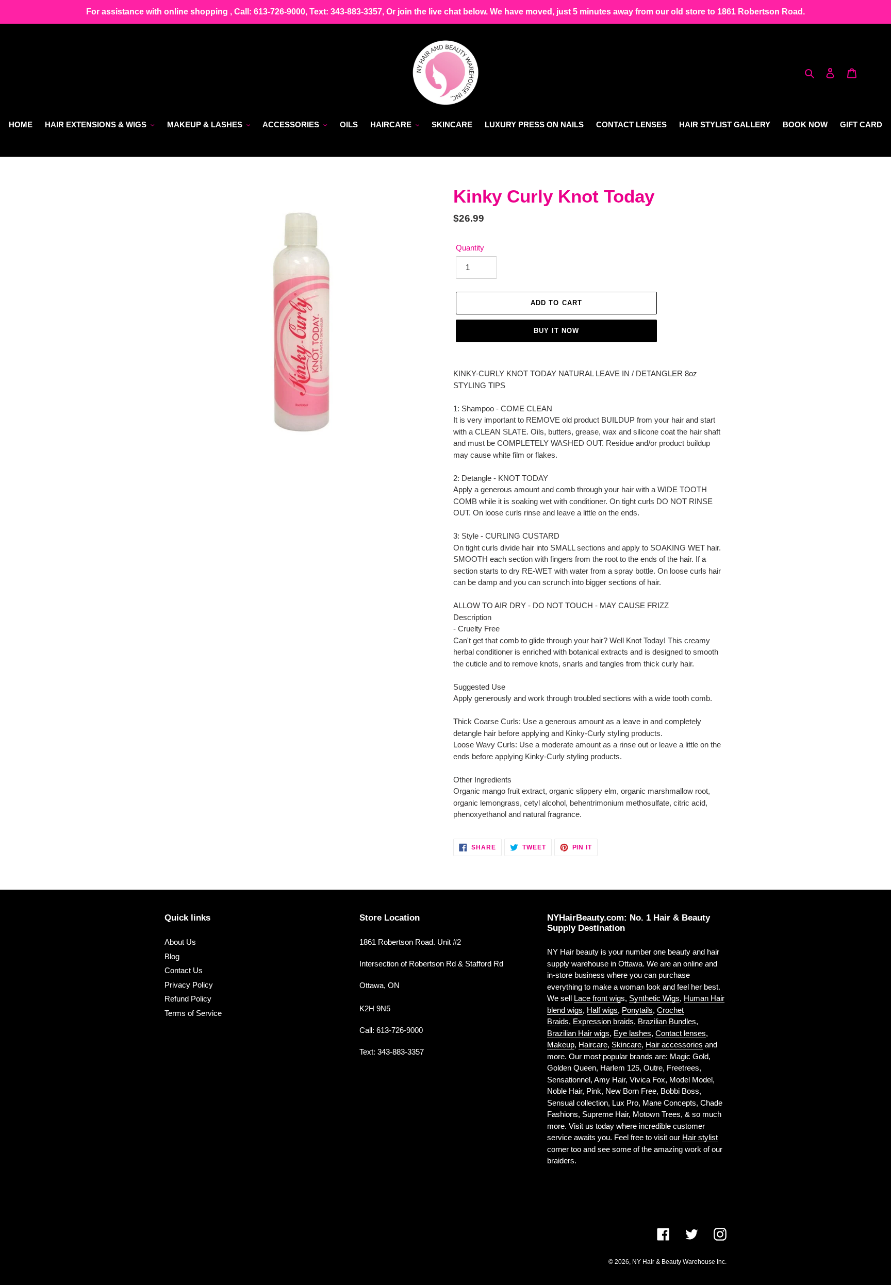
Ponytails (637, 1010)
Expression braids (603, 1021)
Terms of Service (193, 1013)
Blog (171, 956)
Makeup (560, 1044)
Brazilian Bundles (667, 1021)
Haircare (593, 1044)
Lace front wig (597, 998)
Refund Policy (187, 998)
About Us (180, 942)
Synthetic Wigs (654, 998)
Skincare (626, 1044)
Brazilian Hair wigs (578, 1033)
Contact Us (183, 970)
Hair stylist (700, 1137)
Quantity (470, 247)
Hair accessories (674, 1044)
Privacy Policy (188, 984)
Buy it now (556, 331)
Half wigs (602, 1010)
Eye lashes (632, 1033)
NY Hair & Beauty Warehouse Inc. (679, 1261)
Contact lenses (680, 1033)
